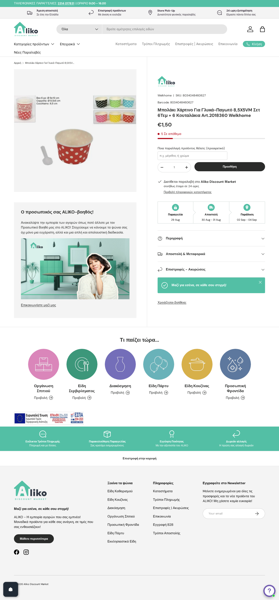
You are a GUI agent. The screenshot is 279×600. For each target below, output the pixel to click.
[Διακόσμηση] (120, 364)
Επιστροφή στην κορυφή (140, 458)
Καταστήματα (126, 44)
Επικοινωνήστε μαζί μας (38, 305)
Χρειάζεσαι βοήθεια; (172, 302)
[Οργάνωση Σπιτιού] (43, 364)
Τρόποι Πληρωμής (156, 44)
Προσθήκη (230, 166)
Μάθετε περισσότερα (34, 539)
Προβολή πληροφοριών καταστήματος (187, 192)
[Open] (10, 589)
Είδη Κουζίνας (197, 385)
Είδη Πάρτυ (158, 385)
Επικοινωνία (228, 44)
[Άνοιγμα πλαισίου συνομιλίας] (269, 591)
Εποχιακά (67, 44)
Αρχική (17, 63)
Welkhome (165, 95)
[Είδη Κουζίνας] (197, 364)
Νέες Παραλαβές (27, 52)
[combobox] (141, 29)
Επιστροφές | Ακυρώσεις (194, 44)
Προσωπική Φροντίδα (235, 388)
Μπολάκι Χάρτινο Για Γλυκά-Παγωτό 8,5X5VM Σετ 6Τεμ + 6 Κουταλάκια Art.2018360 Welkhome (49, 63)
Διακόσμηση (120, 385)
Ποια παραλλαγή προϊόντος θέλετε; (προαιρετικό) (191, 148)
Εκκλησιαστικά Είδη (121, 541)
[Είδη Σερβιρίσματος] (81, 364)
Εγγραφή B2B (163, 525)
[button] (262, 29)
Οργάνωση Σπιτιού (43, 388)
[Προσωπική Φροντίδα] (235, 364)
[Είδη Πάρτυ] (158, 364)
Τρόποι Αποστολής (166, 533)
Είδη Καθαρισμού (120, 491)
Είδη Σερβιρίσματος (82, 388)
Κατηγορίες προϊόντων (31, 44)
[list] (76, 132)
